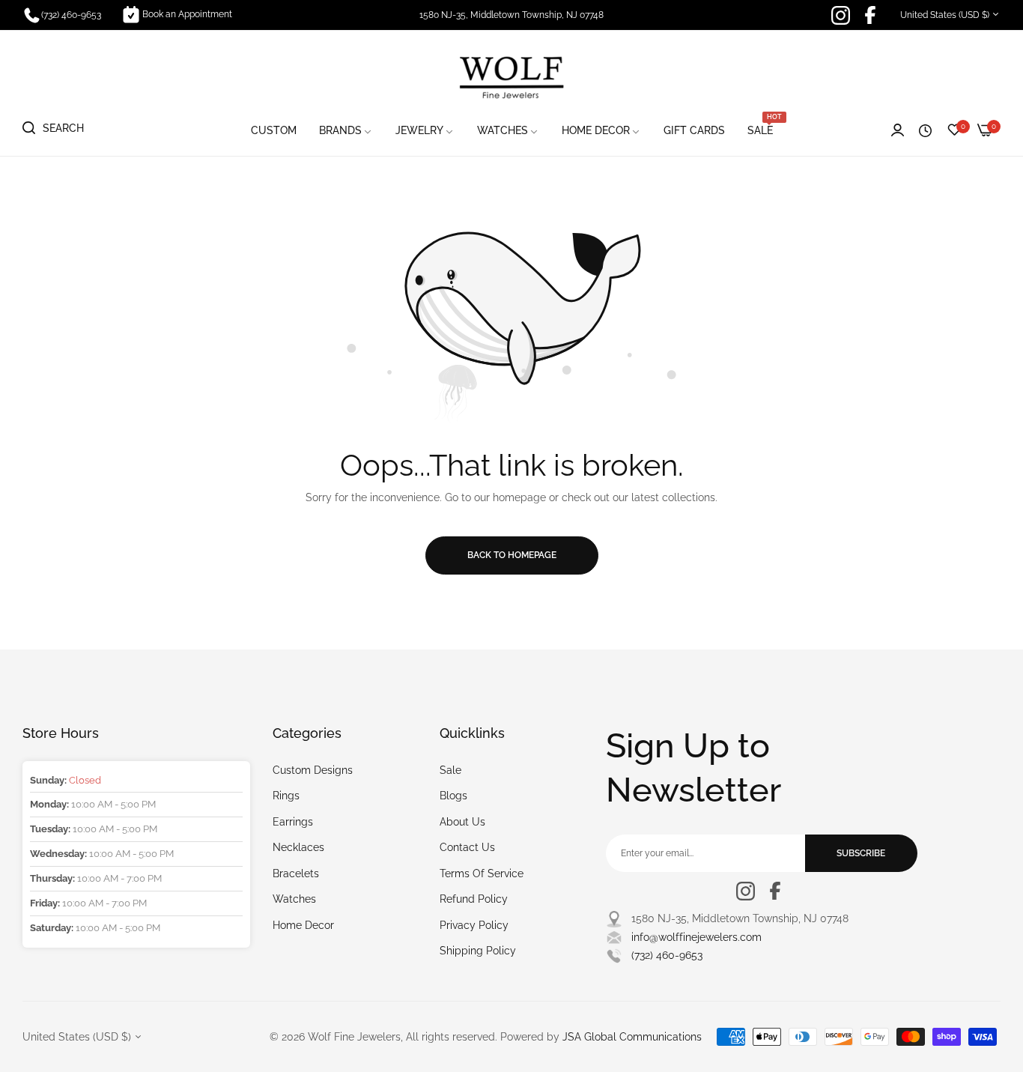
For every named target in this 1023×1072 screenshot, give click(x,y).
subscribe (861, 853)
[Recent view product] (925, 131)
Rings (286, 796)
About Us (462, 822)
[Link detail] (840, 15)
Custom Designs (313, 770)
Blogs (453, 796)
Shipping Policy (478, 951)
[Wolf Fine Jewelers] (511, 76)
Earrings (293, 822)
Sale (450, 770)
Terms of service (481, 873)
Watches (294, 899)
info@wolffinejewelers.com (696, 937)
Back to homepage (511, 555)
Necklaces (298, 847)
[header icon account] (897, 130)
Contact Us (467, 847)
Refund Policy (474, 899)
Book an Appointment (187, 14)
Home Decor (303, 925)
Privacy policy (474, 925)
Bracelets (296, 873)
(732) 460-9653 (666, 955)
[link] (346, 131)
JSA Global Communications (632, 1037)
